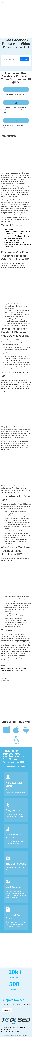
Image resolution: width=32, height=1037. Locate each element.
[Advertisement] (16, 21)
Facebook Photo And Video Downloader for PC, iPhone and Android (7, 670)
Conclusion (8, 249)
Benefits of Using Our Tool (13, 240)
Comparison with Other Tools (14, 242)
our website (21, 354)
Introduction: (8, 229)
